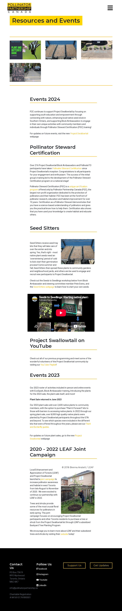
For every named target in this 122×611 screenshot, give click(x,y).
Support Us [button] (74, 565)
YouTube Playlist (48, 365)
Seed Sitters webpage (43, 287)
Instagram (43, 574)
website (64, 534)
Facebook (42, 569)
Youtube (43, 580)
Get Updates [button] (101, 565)
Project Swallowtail (79, 133)
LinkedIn (42, 585)
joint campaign (47, 479)
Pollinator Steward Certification (67, 168)
